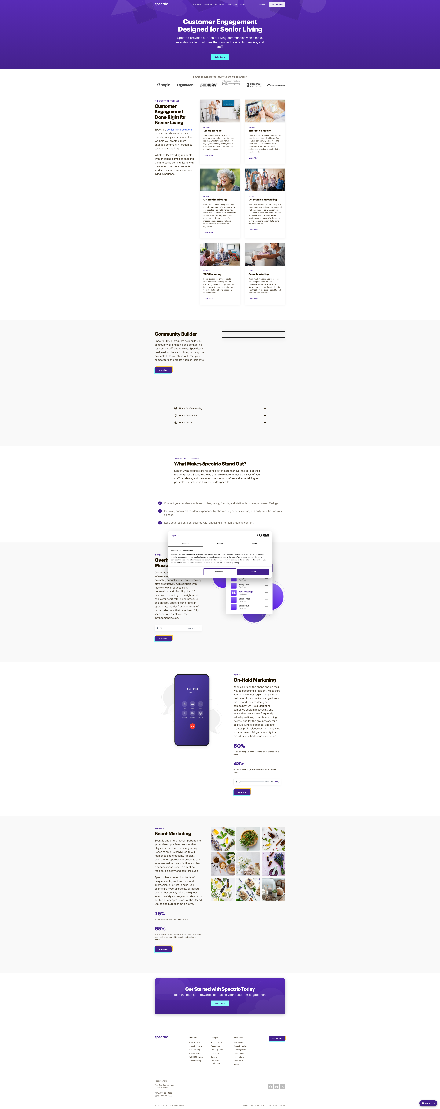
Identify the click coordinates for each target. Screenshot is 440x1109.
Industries (219, 4)
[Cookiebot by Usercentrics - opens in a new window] (259, 535)
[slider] (173, 628)
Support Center (239, 1057)
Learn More (208, 155)
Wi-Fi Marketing (194, 1050)
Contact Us (215, 1053)
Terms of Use (248, 1105)
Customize (218, 572)
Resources (232, 4)
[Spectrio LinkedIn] (276, 1086)
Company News (217, 1050)
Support (244, 4)
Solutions (197, 4)
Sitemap (282, 1105)
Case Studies (238, 1042)
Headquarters (161, 1081)
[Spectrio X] (282, 1086)
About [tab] (254, 543)
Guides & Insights (240, 1046)
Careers (214, 1057)
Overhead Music (194, 1053)
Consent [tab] (185, 543)
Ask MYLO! (430, 1103)
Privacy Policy (260, 1105)
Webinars (237, 1064)
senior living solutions (179, 129)
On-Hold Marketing (195, 1057)
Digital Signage (194, 1042)
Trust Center (272, 1105)
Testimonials (238, 1061)
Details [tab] (220, 543)
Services (208, 4)
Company (215, 1037)
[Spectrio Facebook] (270, 1086)
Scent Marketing (194, 1061)
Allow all (252, 572)
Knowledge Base (240, 1050)
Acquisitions (215, 1046)
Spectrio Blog (239, 1053)
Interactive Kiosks (195, 1046)
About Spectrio (216, 1042)
